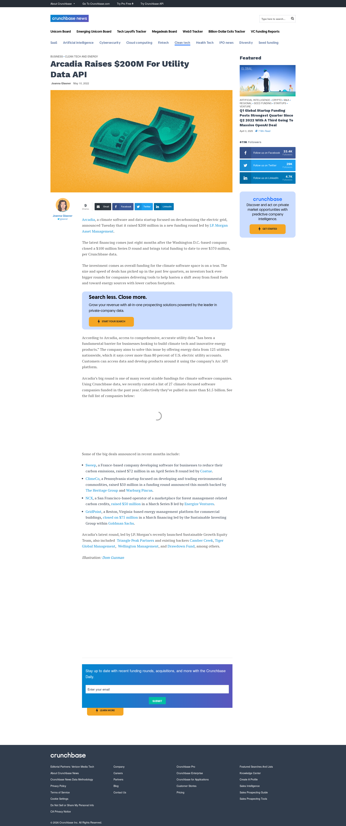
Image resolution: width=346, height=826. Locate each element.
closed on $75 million (120, 517)
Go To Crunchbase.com (96, 3)
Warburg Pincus (139, 490)
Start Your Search (113, 321)
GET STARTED (270, 229)
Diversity (246, 43)
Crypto (277, 100)
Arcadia (88, 219)
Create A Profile (249, 779)
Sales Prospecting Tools (253, 798)
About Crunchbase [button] (61, 3)
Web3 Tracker (193, 32)
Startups (280, 103)
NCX (89, 498)
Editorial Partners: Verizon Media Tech (72, 766)
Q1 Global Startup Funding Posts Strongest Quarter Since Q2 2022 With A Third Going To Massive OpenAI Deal (266, 117)
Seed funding (269, 43)
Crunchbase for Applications (193, 779)
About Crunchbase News (64, 773)
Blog (116, 786)
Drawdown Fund (181, 546)
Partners (118, 779)
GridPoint (93, 511)
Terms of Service (60, 792)
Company (119, 766)
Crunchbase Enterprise (190, 773)
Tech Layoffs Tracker (131, 32)
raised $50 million (126, 503)
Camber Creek (201, 540)
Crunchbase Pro (186, 766)
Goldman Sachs (121, 523)
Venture (245, 106)
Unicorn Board (60, 32)
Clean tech (182, 43)
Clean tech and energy (81, 56)
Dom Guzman (113, 557)
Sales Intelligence (250, 786)
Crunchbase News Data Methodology (71, 779)
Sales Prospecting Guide (254, 792)
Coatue (206, 471)
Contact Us (120, 792)
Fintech (163, 43)
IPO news (226, 43)
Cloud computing (139, 43)
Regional (246, 103)
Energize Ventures (199, 503)
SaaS (53, 43)
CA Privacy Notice (60, 811)
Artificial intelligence (78, 43)
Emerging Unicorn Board (94, 32)
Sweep (91, 465)
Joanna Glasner (61, 83)
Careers (118, 773)
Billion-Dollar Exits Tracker (227, 32)
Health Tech (205, 43)
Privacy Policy (58, 786)
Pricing (180, 792)
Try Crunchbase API (152, 3)
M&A (286, 100)
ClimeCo (92, 478)
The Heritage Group (102, 490)
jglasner (64, 218)
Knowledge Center (250, 773)
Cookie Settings (59, 798)
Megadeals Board (164, 32)
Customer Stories (186, 786)
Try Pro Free (124, 3)
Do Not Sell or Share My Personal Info (72, 805)
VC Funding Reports (265, 32)
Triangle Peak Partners (135, 540)
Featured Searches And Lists (256, 766)
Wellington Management (138, 546)
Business (56, 56)
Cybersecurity (110, 43)
